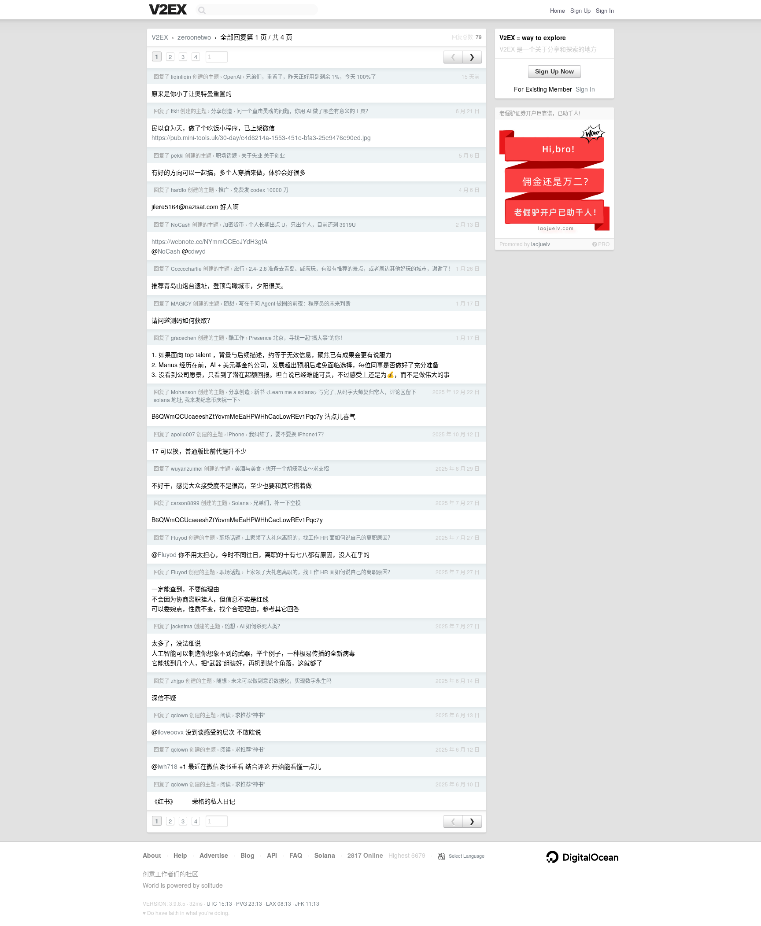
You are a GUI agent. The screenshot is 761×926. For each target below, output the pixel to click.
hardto (178, 189)
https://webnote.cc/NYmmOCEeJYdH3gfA (209, 241)
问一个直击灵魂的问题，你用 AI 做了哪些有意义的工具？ (303, 110)
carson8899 (185, 502)
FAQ (295, 855)
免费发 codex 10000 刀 (260, 189)
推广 (223, 189)
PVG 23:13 (249, 903)
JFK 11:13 (307, 903)
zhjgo (177, 680)
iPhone (235, 434)
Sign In (605, 10)
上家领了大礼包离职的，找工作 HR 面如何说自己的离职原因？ (319, 537)
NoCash (181, 224)
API (272, 855)
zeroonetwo (194, 36)
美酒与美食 (248, 468)
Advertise (213, 855)
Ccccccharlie (186, 268)
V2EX (159, 36)
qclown (179, 715)
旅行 (239, 268)
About (152, 855)
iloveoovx (171, 731)
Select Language (464, 855)
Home (557, 10)
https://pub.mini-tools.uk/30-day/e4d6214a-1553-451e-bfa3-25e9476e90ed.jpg (261, 137)
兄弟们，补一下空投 (277, 502)
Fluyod (179, 537)
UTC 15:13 (219, 903)
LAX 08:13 (278, 903)
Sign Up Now (554, 71)
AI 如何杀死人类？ (261, 626)
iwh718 (167, 766)
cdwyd (197, 251)
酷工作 (236, 337)
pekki (177, 155)
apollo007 (183, 434)
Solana (240, 502)
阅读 (225, 715)
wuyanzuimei (187, 468)
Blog (247, 855)
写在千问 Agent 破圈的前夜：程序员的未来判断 (295, 303)
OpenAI (232, 76)
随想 (229, 303)
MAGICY (181, 303)
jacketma (181, 626)
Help (180, 855)
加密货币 (233, 224)
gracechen (183, 337)
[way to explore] (169, 10)
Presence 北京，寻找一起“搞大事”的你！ (297, 337)
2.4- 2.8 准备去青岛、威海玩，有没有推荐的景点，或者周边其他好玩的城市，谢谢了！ (351, 268)
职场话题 (226, 155)
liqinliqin (181, 76)
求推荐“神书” (250, 715)
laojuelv (540, 243)
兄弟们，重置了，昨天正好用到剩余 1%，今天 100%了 (311, 76)
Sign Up (580, 10)
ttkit (175, 110)
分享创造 (221, 110)
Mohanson (183, 391)
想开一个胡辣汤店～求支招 (297, 468)
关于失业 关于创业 (263, 155)
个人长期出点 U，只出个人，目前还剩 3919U (302, 224)
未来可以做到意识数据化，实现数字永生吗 (281, 680)
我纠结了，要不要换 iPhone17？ (287, 434)
